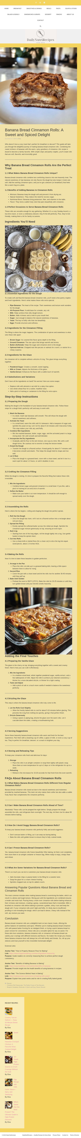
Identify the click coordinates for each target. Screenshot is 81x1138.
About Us (70, 14)
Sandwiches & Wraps (32, 14)
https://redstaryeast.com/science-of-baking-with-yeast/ (29, 976)
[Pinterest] (44, 2)
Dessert (48, 14)
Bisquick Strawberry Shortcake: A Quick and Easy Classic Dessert (26, 987)
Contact (40, 20)
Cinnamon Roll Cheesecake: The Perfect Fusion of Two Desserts (25, 985)
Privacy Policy (56, 1135)
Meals (49, 8)
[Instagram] (40, 2)
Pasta (58, 8)
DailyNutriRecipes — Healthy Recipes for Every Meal (36, 1135)
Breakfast (18, 8)
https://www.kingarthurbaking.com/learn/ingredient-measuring (31, 953)
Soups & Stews (71, 8)
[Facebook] (36, 2)
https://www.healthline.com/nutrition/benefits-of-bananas (30, 966)
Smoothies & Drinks (34, 8)
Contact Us (65, 1135)
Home (6, 8)
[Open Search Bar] (40, 26)
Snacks (59, 14)
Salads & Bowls (13, 14)
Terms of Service (74, 1135)
